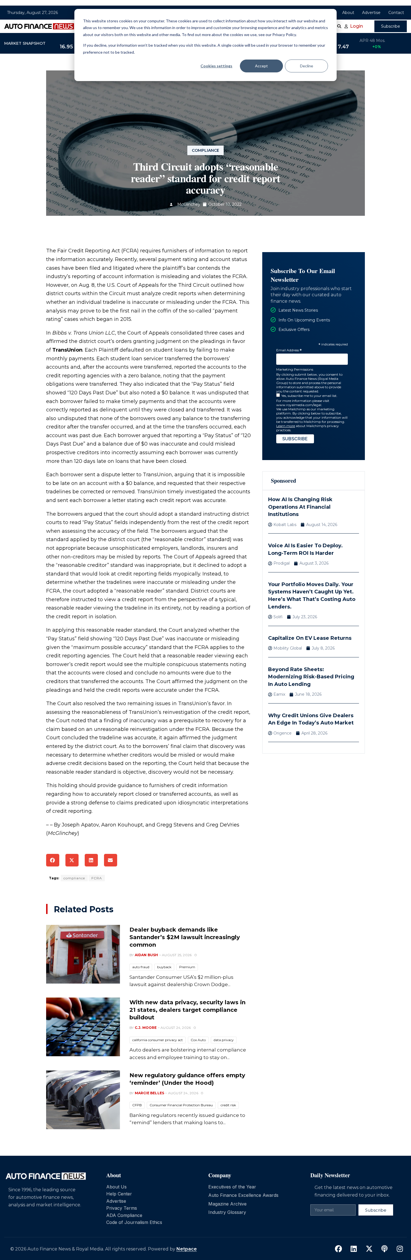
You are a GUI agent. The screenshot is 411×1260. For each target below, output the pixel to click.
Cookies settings (216, 65)
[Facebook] (338, 1249)
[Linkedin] (354, 1249)
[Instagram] (400, 1249)
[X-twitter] (369, 1249)
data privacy (224, 1040)
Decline (306, 65)
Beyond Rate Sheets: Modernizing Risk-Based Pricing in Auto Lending (311, 676)
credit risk (228, 1105)
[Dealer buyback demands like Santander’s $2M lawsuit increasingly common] (83, 954)
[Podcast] (384, 1249)
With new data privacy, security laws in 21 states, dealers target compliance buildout (187, 1010)
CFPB (137, 1105)
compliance (74, 878)
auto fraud (140, 967)
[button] (52, 860)
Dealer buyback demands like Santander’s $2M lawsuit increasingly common (184, 937)
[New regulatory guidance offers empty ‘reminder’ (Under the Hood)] (83, 1099)
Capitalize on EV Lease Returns (309, 638)
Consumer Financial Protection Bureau (181, 1105)
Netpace (186, 1249)
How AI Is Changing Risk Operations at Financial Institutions (300, 506)
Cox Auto (198, 1040)
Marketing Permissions (294, 369)
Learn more (285, 426)
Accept (261, 65)
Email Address (289, 350)
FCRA (96, 878)
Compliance (205, 150)
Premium (187, 967)
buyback (164, 967)
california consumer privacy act (157, 1040)
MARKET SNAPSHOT (25, 43)
